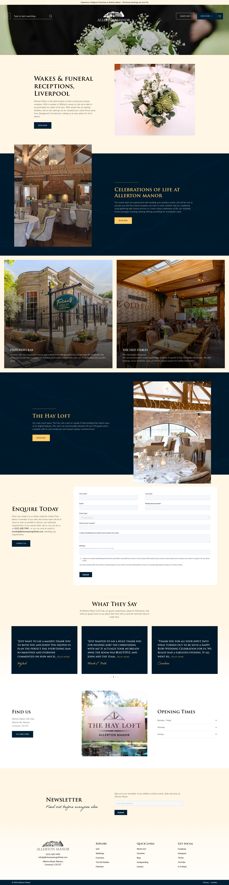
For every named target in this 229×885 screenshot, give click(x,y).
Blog (139, 858)
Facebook (182, 849)
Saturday (161, 727)
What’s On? (141, 849)
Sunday (160, 734)
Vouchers (141, 853)
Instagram (182, 853)
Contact (140, 867)
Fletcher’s (100, 867)
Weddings (100, 853)
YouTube (181, 862)
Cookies (214, 882)
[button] (187, 720)
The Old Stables (102, 862)
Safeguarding (142, 862)
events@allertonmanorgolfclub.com (27, 531)
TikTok (181, 858)
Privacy (206, 882)
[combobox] (31, 16)
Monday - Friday (164, 720)
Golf (97, 849)
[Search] (50, 16)
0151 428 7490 (22, 528)
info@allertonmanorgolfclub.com (53, 857)
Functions (100, 858)
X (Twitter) (182, 867)
